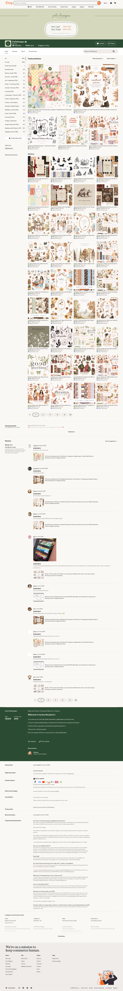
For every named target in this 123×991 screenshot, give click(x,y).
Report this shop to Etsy (11, 154)
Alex (34, 536)
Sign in (105, 3)
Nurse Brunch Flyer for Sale (69, 920)
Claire (34, 631)
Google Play (24, 980)
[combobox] (55, 3)
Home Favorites (52, 6)
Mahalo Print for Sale (10, 920)
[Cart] (115, 3)
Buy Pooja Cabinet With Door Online (43, 928)
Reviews (14, 51)
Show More (61, 936)
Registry (82, 6)
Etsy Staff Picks (40, 6)
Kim (34, 677)
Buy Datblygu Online (96, 920)
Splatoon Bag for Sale (10, 930)
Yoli (34, 608)
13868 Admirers (9, 148)
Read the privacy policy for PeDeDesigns (43, 807)
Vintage (74, 6)
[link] (30, 415)
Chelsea (35, 445)
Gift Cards (91, 6)
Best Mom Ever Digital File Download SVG (73, 933)
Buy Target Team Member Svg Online (71, 930)
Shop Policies (33, 51)
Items (6, 51)
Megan (35, 514)
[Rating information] (13, 46)
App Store (11, 980)
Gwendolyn (36, 468)
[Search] (99, 3)
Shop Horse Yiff (9, 922)
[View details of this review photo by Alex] (44, 549)
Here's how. (71, 773)
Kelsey (35, 586)
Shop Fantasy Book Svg (68, 928)
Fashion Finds (64, 6)
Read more (71, 432)
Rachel (35, 491)
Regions (115, 988)
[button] (100, 43)
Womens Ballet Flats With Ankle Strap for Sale (103, 928)
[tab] (15, 58)
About (23, 51)
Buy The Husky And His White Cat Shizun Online (17, 928)
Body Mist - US (37, 920)
